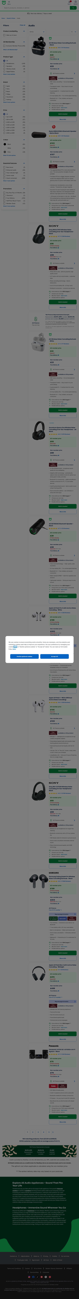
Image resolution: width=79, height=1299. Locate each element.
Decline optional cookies (24, 656)
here (15, 647)
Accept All (54, 656)
